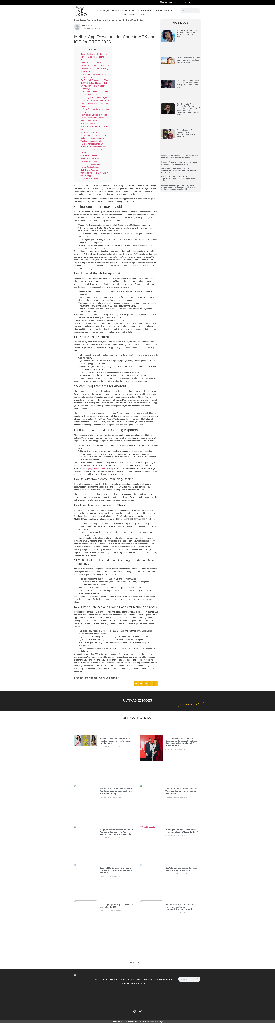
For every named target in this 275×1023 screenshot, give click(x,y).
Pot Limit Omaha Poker (90, 164)
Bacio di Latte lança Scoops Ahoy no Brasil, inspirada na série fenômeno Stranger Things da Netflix (179, 179)
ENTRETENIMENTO (145, 11)
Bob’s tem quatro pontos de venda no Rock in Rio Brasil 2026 (181, 869)
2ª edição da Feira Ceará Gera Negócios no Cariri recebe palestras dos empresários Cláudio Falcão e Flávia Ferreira (181, 742)
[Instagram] (185, 2)
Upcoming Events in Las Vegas (93, 97)
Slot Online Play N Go (89, 158)
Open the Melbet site (89, 179)
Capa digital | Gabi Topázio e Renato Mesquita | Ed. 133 (116, 905)
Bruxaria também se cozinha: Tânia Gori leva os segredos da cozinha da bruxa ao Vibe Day (116, 791)
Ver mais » (141, 962)
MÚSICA (115, 11)
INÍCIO (99, 11)
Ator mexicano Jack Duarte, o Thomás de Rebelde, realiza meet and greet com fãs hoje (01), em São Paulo (180, 170)
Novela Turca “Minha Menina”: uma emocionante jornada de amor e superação (188, 60)
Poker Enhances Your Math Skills (94, 100)
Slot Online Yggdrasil (89, 170)
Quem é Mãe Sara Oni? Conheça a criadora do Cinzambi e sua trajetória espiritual (117, 870)
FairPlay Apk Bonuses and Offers (94, 80)
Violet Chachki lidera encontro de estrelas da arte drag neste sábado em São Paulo (115, 741)
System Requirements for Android (94, 66)
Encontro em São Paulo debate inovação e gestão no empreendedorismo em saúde (179, 906)
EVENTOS (158, 11)
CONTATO (142, 14)
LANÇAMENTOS (130, 14)
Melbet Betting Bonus (89, 167)
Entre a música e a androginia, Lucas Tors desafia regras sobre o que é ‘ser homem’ (182, 791)
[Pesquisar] (197, 10)
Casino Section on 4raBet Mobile (94, 54)
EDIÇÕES (107, 11)
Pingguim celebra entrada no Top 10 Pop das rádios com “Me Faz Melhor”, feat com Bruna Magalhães (116, 832)
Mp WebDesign (157, 1022)
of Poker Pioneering (88, 155)
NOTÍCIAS (168, 11)
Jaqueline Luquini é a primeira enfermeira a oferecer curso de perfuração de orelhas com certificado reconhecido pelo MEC (178, 187)
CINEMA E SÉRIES (128, 11)
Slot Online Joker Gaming (91, 63)
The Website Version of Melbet (93, 115)
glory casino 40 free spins (99, 468)
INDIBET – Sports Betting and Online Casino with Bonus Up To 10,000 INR (94, 150)
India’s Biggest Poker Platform (93, 135)
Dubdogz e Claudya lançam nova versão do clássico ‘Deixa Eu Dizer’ (181, 831)
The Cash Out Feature (90, 161)
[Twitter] (189, 2)
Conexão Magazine (131, 1022)
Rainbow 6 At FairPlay (89, 124)
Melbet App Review (88, 132)
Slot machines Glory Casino (92, 138)
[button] (136, 683)
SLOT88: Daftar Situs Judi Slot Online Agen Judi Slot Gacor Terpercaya (93, 86)
